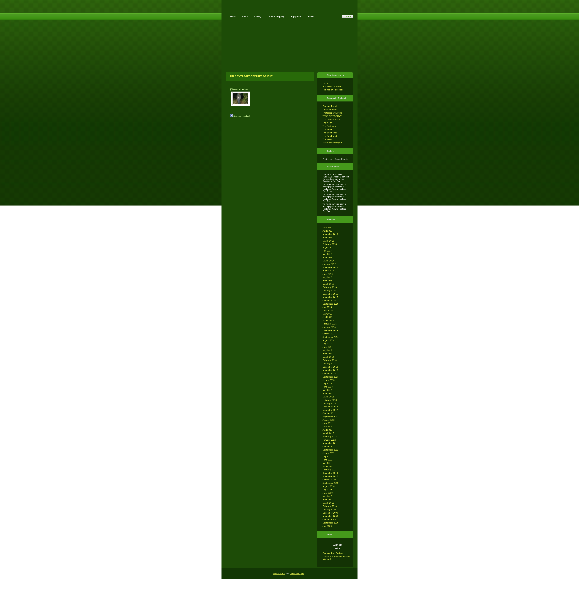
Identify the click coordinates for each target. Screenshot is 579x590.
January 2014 (329, 363)
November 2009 (330, 516)
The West (327, 139)
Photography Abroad (332, 113)
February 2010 (330, 506)
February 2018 (330, 244)
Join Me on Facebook (333, 90)
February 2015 (330, 324)
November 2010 (330, 476)
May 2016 (327, 277)
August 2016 (329, 270)
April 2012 (327, 430)
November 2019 (330, 234)
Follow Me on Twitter (332, 86)
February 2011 (330, 469)
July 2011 (327, 456)
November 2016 (330, 267)
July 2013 (327, 383)
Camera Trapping (331, 106)
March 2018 (328, 241)
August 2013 (329, 380)
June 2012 (328, 423)
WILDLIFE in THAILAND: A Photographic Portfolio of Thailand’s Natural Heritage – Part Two (335, 197)
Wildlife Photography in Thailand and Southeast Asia (258, 5)
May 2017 (327, 254)
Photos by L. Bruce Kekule (335, 159)
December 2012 (330, 406)
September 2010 (331, 483)
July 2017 (327, 251)
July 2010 (327, 489)
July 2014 (327, 343)
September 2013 (331, 377)
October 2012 (329, 413)
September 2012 (331, 416)
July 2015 (327, 307)
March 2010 (328, 503)
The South (327, 129)
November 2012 (330, 410)
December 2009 (330, 513)
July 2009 (327, 526)
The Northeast (329, 126)
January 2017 (329, 264)
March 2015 (328, 320)
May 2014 (327, 350)
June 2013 (328, 387)
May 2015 (327, 314)
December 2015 (330, 294)
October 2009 (329, 519)
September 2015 (331, 304)
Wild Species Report (332, 142)
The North (327, 123)
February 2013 (330, 400)
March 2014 (328, 357)
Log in (325, 83)
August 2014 (329, 340)
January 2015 (329, 327)
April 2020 (327, 231)
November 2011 (330, 443)
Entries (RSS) (279, 574)
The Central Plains (331, 119)
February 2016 (330, 287)
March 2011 (328, 466)
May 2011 (327, 463)
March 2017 (328, 260)
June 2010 (328, 493)
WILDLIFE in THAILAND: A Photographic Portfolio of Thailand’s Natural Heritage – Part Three (335, 187)
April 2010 (327, 499)
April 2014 (327, 353)
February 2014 (330, 360)
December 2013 (330, 367)
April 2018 (327, 237)
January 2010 (329, 509)
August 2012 (329, 420)
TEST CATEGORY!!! (332, 116)
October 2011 (329, 446)
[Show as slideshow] (239, 89)
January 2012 (329, 440)
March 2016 (328, 284)
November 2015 (330, 297)
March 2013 (328, 396)
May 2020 (327, 227)
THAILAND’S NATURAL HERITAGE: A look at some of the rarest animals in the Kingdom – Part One (336, 177)
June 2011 (327, 460)
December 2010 (330, 473)
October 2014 (329, 333)
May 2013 (327, 390)
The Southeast (330, 132)
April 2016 (327, 280)
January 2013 (329, 403)
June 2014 (328, 347)
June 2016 (328, 274)
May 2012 (327, 426)
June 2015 (328, 310)
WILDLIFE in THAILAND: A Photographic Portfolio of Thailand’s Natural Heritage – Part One (335, 207)
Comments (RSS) (297, 574)
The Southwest (330, 136)
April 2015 (327, 317)
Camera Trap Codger (333, 553)
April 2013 (327, 393)
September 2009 (331, 523)
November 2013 (330, 370)
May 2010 (327, 496)
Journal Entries (330, 109)
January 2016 (329, 290)
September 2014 (331, 337)
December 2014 (330, 330)
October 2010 (329, 479)
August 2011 (328, 453)
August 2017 (329, 247)
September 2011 (330, 450)
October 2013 (329, 373)
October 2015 (329, 300)
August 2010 (329, 486)
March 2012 (328, 433)
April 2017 (327, 257)
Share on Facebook (241, 116)
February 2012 (330, 436)
